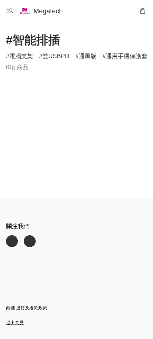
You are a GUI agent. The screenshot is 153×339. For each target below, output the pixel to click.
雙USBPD (55, 56)
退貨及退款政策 (31, 307)
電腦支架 (21, 56)
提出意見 (15, 322)
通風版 (88, 56)
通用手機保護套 (126, 56)
